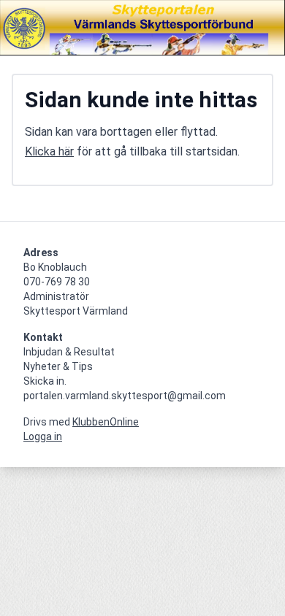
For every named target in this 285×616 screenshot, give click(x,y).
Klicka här (49, 151)
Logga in (42, 436)
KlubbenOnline (105, 422)
